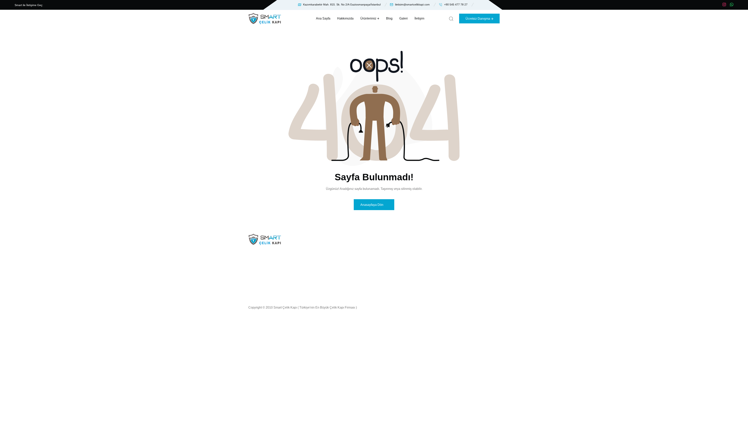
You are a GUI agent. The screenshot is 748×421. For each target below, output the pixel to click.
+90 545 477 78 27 (456, 4)
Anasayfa (394, 246)
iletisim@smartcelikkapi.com (412, 4)
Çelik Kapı (338, 246)
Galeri (403, 18)
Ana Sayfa (323, 18)
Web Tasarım (396, 281)
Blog (389, 18)
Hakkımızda (345, 18)
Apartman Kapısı (343, 253)
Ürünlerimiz (368, 18)
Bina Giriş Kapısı (343, 260)
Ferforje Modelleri (344, 267)
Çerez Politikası (398, 267)
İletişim (419, 18)
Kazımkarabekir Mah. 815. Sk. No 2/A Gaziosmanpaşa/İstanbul (342, 4)
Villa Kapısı (339, 281)
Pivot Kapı (338, 274)
